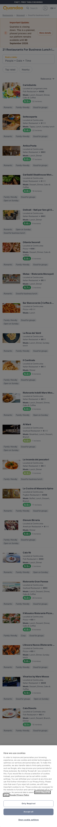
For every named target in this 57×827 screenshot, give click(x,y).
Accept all (28, 812)
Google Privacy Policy (19, 795)
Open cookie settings (28, 820)
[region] (28, 786)
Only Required (28, 803)
